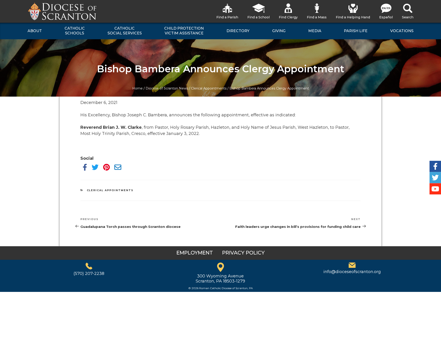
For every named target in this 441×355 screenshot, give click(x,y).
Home (137, 88)
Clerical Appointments (208, 88)
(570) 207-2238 (89, 273)
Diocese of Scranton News (167, 88)
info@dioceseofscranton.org (352, 271)
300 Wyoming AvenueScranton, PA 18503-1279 (220, 279)
